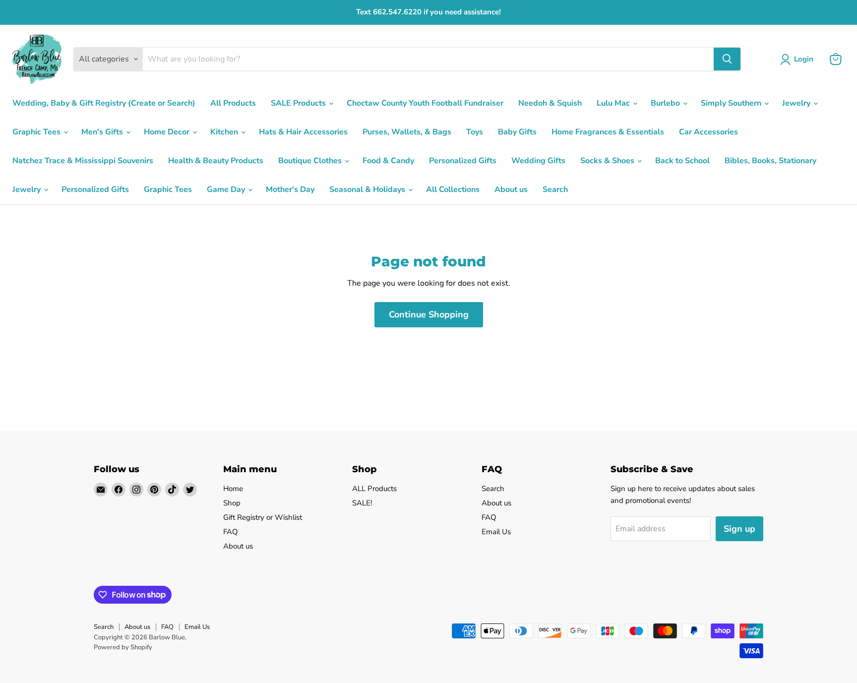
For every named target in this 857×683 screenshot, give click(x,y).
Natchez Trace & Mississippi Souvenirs (82, 160)
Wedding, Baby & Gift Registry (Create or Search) (103, 103)
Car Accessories (708, 131)
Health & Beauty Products (215, 160)
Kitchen (225, 131)
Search (555, 189)
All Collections (453, 189)
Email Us (496, 532)
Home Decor (167, 131)
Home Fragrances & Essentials (607, 131)
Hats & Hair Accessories (303, 131)
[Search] (727, 59)
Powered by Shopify (123, 647)
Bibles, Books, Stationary (770, 160)
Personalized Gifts (462, 160)
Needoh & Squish (550, 103)
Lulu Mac (614, 103)
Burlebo (666, 103)
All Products (233, 103)
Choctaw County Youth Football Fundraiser (425, 103)
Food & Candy (388, 160)
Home (233, 489)
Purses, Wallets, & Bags (407, 131)
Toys (474, 131)
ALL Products (374, 489)
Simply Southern (732, 103)
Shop (232, 503)
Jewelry (797, 103)
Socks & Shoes (608, 160)
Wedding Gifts (538, 160)
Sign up (739, 529)
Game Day (227, 189)
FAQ (230, 532)
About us (511, 189)
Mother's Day (290, 189)
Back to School (682, 160)
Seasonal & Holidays (368, 189)
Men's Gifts (103, 131)
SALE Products (299, 103)
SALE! (362, 503)
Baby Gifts (517, 131)
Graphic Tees (37, 131)
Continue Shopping (429, 314)
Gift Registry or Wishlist (262, 517)
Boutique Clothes (311, 160)
